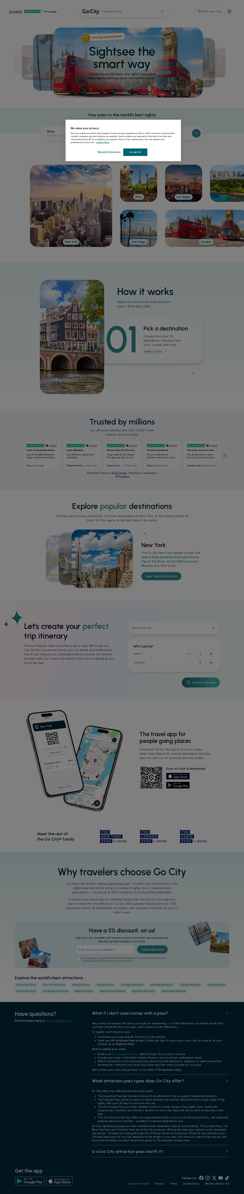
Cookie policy (102, 142)
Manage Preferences (109, 152)
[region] (123, 140)
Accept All (135, 152)
